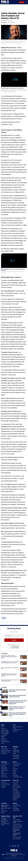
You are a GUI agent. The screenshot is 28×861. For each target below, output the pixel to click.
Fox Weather (16, 756)
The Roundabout (4, 733)
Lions (14, 767)
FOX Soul (15, 731)
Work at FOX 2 (16, 785)
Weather (15, 746)
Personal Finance (16, 805)
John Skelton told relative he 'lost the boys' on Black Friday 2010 (10, 680)
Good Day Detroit (5, 763)
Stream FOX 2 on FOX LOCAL (18, 727)
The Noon (3, 765)
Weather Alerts (16, 752)
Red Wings (15, 775)
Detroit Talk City (4, 730)
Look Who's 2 (4, 753)
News (12, 20)
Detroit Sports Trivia (5, 752)
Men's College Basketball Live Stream (16, 830)
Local (2, 727)
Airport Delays (16, 755)
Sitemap (15, 799)
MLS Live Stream (16, 838)
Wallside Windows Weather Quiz (5, 806)
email (18, 846)
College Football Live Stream (17, 822)
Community (15, 790)
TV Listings (3, 785)
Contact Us (15, 784)
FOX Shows (3, 782)
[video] (23, 657)
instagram (15, 846)
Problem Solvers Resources (16, 797)
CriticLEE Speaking (5, 784)
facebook (10, 846)
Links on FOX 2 (4, 776)
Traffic (14, 753)
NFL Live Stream (16, 819)
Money (15, 803)
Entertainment (5, 780)
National (3, 736)
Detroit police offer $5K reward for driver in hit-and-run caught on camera (18, 714)
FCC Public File (16, 792)
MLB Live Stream (17, 824)
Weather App (16, 750)
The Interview (4, 735)
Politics (2, 743)
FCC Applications (16, 793)
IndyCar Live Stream (17, 827)
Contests (3, 787)
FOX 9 (9, 20)
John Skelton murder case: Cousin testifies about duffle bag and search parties (10, 662)
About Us (16, 780)
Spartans (15, 770)
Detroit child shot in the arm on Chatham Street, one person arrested (17, 708)
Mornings (4, 762)
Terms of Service (15, 647)
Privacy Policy (15, 646)
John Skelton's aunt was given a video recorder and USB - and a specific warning (9, 675)
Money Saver (4, 773)
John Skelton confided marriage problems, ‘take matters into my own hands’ (9, 656)
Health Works (4, 768)
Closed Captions (16, 795)
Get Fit (2, 772)
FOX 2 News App (16, 787)
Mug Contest (4, 767)
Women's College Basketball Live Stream (17, 834)
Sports (15, 762)
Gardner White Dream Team (6, 808)
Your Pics (4, 746)
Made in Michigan (5, 731)
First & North (16, 765)
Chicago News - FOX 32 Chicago (5, 818)
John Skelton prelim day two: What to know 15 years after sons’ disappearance (18, 702)
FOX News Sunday (5, 741)
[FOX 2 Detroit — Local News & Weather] (5, 2)
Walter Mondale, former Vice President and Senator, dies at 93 (13, 270)
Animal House (16, 758)
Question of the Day (5, 750)
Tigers (14, 773)
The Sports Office (17, 763)
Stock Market (16, 808)
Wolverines (15, 768)
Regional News (5, 816)
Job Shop (15, 788)
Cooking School (4, 770)
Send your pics (4, 748)
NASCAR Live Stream (17, 825)
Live (14, 725)
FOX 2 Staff (15, 782)
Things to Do (4, 740)
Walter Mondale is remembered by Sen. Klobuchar (12, 88)
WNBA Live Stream (17, 837)
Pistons (14, 772)
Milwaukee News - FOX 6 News (5, 821)
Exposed (3, 812)
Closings (15, 748)
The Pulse (3, 728)
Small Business (16, 810)
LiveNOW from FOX (17, 729)
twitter (13, 846)
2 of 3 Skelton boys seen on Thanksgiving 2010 (10, 668)
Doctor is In (3, 775)
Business (3, 738)
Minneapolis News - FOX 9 (5, 824)
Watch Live (21, 2)
